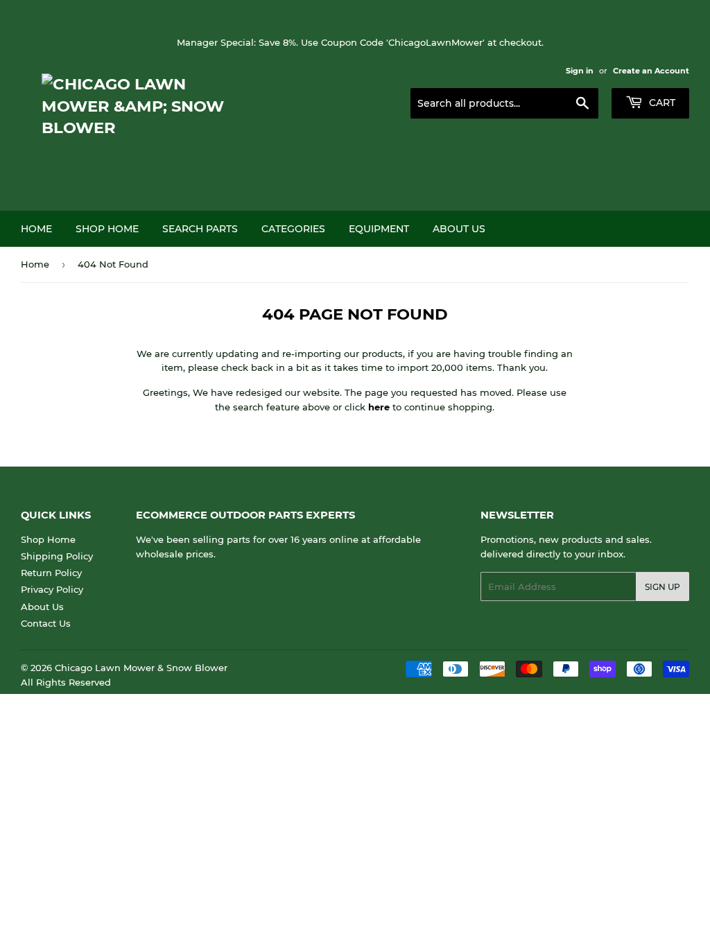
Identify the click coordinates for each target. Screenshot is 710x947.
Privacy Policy (52, 589)
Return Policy (51, 572)
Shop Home (107, 229)
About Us (459, 229)
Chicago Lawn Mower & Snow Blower (141, 667)
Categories (293, 229)
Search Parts (200, 229)
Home (36, 229)
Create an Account (651, 71)
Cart (660, 102)
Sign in (580, 71)
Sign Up (662, 587)
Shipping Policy (57, 556)
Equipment (379, 229)
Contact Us (46, 623)
